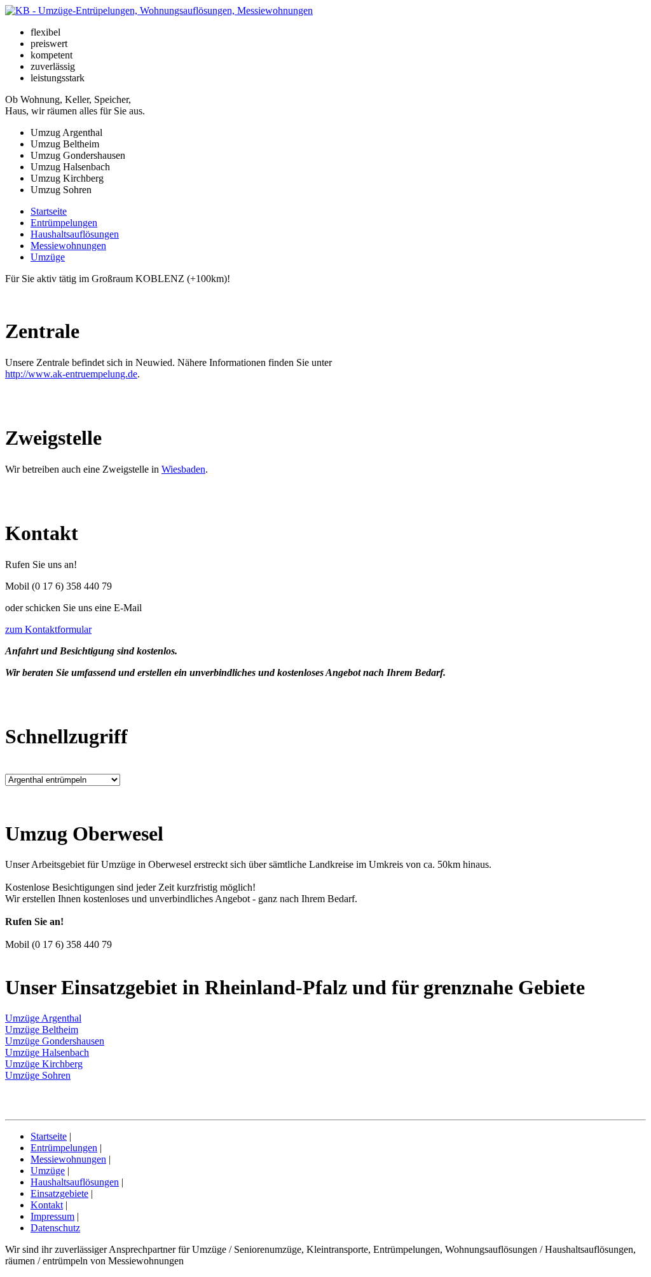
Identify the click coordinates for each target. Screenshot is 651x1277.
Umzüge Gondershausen (54, 1041)
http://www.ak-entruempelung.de (71, 373)
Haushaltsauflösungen (75, 234)
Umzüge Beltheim (41, 1029)
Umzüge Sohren (38, 1075)
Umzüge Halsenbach (47, 1052)
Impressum (52, 1216)
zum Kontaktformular (48, 629)
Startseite (49, 211)
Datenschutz (55, 1227)
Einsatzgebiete (59, 1193)
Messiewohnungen (68, 245)
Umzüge (48, 257)
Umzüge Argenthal (43, 1018)
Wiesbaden (183, 469)
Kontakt (47, 1204)
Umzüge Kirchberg (44, 1063)
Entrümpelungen (64, 222)
